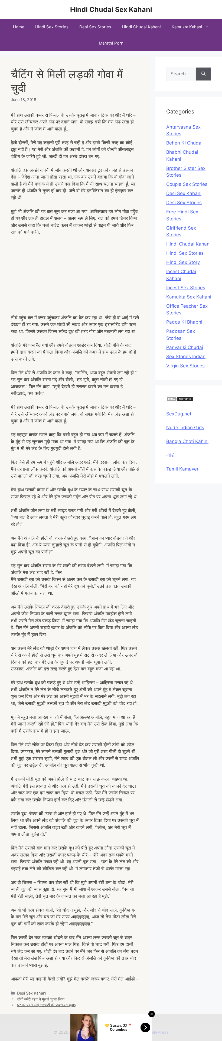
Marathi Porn (111, 43)
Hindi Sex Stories (51, 26)
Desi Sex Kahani (31, 993)
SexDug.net (178, 414)
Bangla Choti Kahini (187, 441)
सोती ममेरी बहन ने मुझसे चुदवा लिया (40, 999)
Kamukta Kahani (187, 26)
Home (18, 26)
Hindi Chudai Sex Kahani (111, 9)
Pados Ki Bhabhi (184, 322)
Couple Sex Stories (186, 184)
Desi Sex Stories (95, 26)
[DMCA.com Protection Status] (179, 400)
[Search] (203, 74)
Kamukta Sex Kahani (188, 297)
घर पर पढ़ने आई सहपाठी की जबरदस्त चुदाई (46, 1004)
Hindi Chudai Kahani (141, 26)
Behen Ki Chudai (184, 143)
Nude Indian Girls (185, 427)
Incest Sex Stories (185, 287)
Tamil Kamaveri (183, 469)
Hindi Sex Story (183, 262)
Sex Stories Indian (185, 356)
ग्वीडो (170, 455)
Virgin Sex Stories (185, 365)
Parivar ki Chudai (184, 347)
